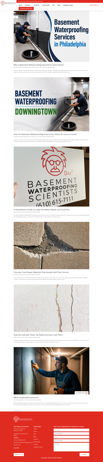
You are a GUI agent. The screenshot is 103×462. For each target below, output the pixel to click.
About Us (36, 5)
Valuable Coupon (68, 5)
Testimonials (45, 5)
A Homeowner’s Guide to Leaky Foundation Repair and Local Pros (42, 209)
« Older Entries (17, 410)
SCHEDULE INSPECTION (26, 8)
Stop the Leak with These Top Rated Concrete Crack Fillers (38, 335)
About (35, 431)
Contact (36, 444)
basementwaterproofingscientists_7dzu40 (25, 67)
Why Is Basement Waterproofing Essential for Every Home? (39, 65)
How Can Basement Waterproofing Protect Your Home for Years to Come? (45, 134)
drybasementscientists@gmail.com (23, 442)
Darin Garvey (18, 212)
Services (27, 5)
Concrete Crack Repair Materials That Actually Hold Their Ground (41, 272)
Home (20, 5)
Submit (84, 454)
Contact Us (18, 454)
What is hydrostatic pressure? (26, 397)
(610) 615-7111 (95, 5)
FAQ (53, 5)
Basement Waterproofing (49, 67)
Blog (59, 5)
